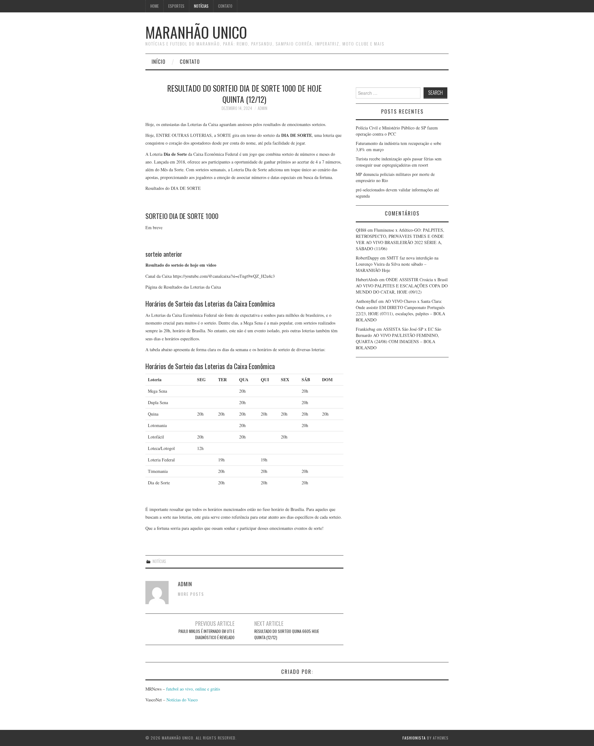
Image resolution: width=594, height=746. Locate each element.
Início (159, 61)
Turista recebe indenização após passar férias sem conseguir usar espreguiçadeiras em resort (398, 162)
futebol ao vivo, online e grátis (193, 689)
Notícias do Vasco (181, 700)
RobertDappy (367, 258)
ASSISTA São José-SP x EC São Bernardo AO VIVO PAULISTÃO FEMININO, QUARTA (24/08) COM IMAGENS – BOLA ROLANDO (398, 338)
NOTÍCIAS (201, 6)
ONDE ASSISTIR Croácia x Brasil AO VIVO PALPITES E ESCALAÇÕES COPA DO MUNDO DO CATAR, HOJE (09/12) (402, 286)
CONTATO (225, 6)
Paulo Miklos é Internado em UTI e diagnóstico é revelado (207, 634)
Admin (262, 108)
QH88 (361, 230)
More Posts (191, 594)
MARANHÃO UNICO (196, 32)
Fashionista (414, 738)
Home (154, 6)
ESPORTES (176, 6)
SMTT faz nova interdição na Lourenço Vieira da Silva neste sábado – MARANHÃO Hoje (397, 264)
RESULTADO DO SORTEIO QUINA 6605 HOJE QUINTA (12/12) (286, 634)
